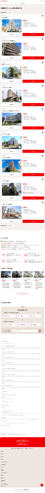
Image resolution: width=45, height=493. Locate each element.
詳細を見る (11, 34)
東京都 (3, 348)
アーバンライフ (4, 423)
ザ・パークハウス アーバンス (20, 413)
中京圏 (15, 448)
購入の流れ (3, 407)
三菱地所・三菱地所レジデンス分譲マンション (17, 415)
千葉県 (13, 348)
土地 (10, 343)
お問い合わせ (33, 34)
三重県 (23, 348)
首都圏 (12, 448)
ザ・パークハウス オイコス (30, 413)
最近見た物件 (23, 3)
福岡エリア (26, 448)
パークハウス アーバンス (5, 415)
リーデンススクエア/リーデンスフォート (24, 419)
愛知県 (16, 348)
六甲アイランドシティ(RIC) (11, 423)
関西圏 (19, 448)
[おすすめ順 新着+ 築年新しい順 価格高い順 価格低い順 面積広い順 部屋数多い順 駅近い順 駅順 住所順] (10, 12)
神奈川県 (6, 348)
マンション (3, 343)
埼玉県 (10, 348)
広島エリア (22, 448)
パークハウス (37, 413)
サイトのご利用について (4, 483)
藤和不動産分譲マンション (35, 419)
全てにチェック (39, 312)
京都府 (26, 348)
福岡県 (38, 348)
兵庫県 (32, 348)
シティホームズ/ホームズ (13, 419)
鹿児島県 (3, 349)
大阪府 (29, 348)
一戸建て (7, 343)
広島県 (35, 348)
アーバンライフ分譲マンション (21, 423)
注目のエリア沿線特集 (12, 394)
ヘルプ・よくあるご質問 (4, 484)
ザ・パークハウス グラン (11, 413)
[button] (22, 451)
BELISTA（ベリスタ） (5, 419)
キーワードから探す (7, 330)
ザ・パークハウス (4, 413)
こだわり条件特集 (4, 394)
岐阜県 (19, 348)
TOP (41, 485)
